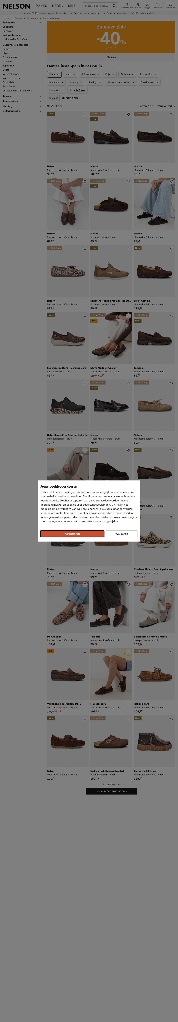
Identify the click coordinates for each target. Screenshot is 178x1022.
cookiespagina (128, 517)
